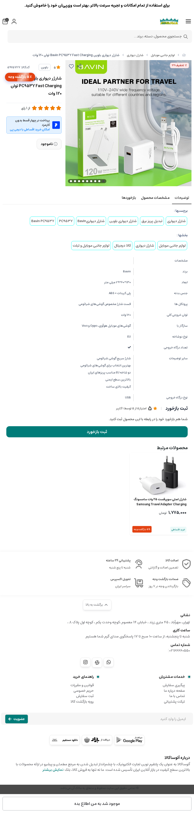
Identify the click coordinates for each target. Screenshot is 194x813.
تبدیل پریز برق (151, 221)
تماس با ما (177, 696)
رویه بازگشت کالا (82, 702)
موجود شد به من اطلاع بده (97, 803)
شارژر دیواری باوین (123, 221)
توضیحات (182, 198)
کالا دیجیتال (122, 246)
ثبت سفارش (85, 696)
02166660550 (179, 651)
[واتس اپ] (109, 662)
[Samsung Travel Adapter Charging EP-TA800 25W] (158, 475)
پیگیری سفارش (174, 685)
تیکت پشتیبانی (174, 702)
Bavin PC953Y (42, 221)
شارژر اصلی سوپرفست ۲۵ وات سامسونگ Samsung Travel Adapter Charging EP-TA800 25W (160, 502)
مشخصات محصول (155, 198)
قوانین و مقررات (82, 685)
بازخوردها (129, 198)
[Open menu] (188, 21)
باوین (44, 67)
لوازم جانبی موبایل (163, 55)
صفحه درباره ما (174, 691)
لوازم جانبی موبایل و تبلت (91, 246)
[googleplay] (129, 740)
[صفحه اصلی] (184, 55)
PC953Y (66, 221)
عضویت (19, 719)
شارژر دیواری (135, 55)
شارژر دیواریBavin (91, 221)
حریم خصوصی (84, 691)
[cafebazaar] (97, 740)
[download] (65, 740)
